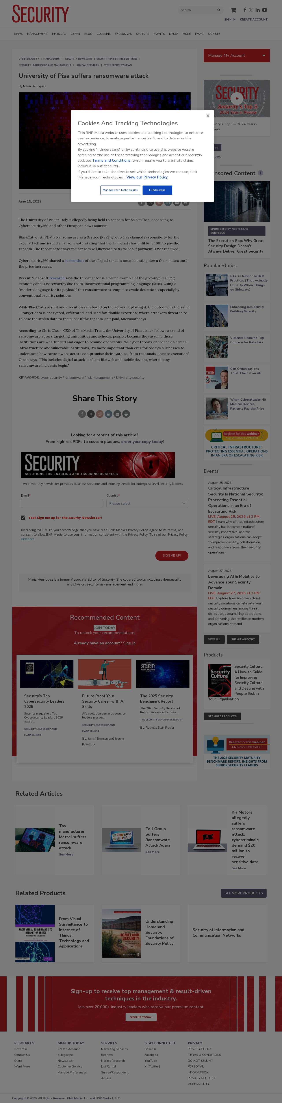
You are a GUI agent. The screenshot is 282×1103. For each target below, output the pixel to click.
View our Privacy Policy (147, 177)
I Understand (157, 190)
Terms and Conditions (111, 160)
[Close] (208, 115)
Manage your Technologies (120, 190)
